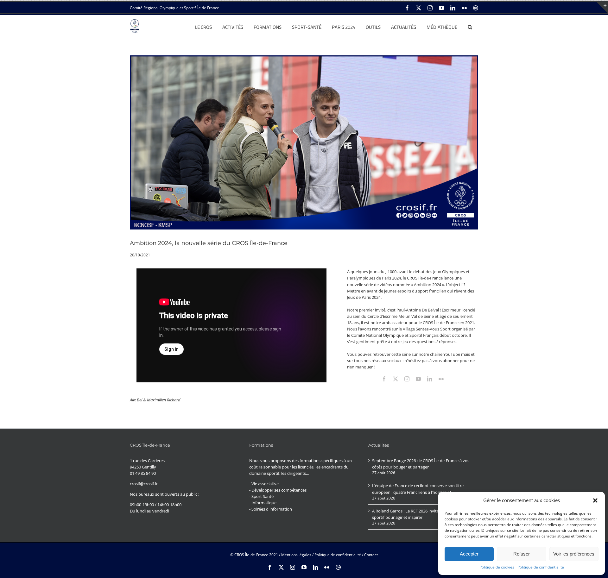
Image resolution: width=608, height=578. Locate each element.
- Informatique (262, 503)
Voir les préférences (573, 553)
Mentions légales (296, 554)
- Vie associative (264, 484)
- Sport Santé (261, 496)
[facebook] (384, 378)
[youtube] (418, 378)
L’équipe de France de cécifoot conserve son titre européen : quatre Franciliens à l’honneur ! (418, 489)
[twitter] (395, 378)
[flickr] (441, 378)
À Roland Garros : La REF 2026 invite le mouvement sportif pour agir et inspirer (419, 514)
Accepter (469, 553)
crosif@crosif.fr (144, 484)
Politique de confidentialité (540, 567)
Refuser (521, 553)
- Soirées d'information (270, 509)
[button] (595, 500)
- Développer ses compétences (278, 490)
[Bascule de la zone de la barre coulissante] (602, 7)
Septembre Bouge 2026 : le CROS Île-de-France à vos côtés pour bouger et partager (420, 464)
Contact (371, 554)
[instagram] (406, 378)
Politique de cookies (496, 567)
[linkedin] (429, 378)
